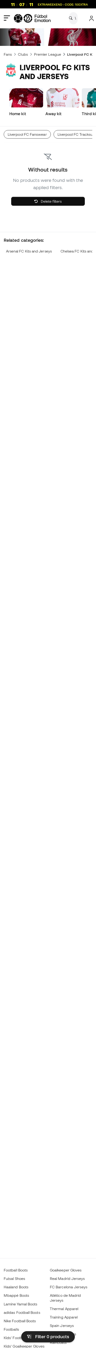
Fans (8, 54)
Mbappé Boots (16, 1295)
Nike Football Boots (20, 1321)
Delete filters (51, 201)
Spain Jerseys (62, 1325)
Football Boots (16, 1270)
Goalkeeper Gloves (66, 1270)
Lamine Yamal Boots (20, 1304)
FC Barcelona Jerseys (69, 1287)
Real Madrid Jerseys (67, 1278)
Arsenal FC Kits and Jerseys (29, 251)
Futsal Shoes (14, 1278)
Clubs (23, 54)
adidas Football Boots (22, 1312)
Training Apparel (64, 1317)
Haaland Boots (16, 1287)
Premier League (47, 54)
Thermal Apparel (64, 1309)
